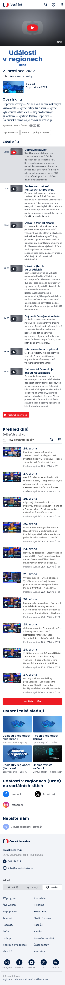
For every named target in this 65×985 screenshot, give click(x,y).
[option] (12, 887)
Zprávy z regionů (41, 132)
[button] (32, 27)
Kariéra (38, 931)
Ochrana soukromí (23, 979)
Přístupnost (42, 979)
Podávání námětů (44, 938)
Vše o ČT (7, 951)
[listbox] (32, 887)
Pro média (40, 898)
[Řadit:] (59, 439)
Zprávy (25, 132)
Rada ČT (38, 924)
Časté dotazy (41, 944)
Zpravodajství (11, 132)
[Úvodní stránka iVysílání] (12, 5)
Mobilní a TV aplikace (15, 944)
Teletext (7, 918)
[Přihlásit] (53, 4)
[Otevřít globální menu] (61, 4)
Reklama (39, 904)
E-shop (7, 938)
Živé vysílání (9, 904)
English (6, 979)
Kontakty (39, 951)
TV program (9, 898)
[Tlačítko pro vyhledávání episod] (51, 439)
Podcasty (8, 924)
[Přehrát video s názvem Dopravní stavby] (32, 27)
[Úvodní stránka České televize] (17, 841)
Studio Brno (40, 911)
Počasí (6, 931)
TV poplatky (9, 911)
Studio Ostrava (42, 918)
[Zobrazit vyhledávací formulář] (46, 4)
